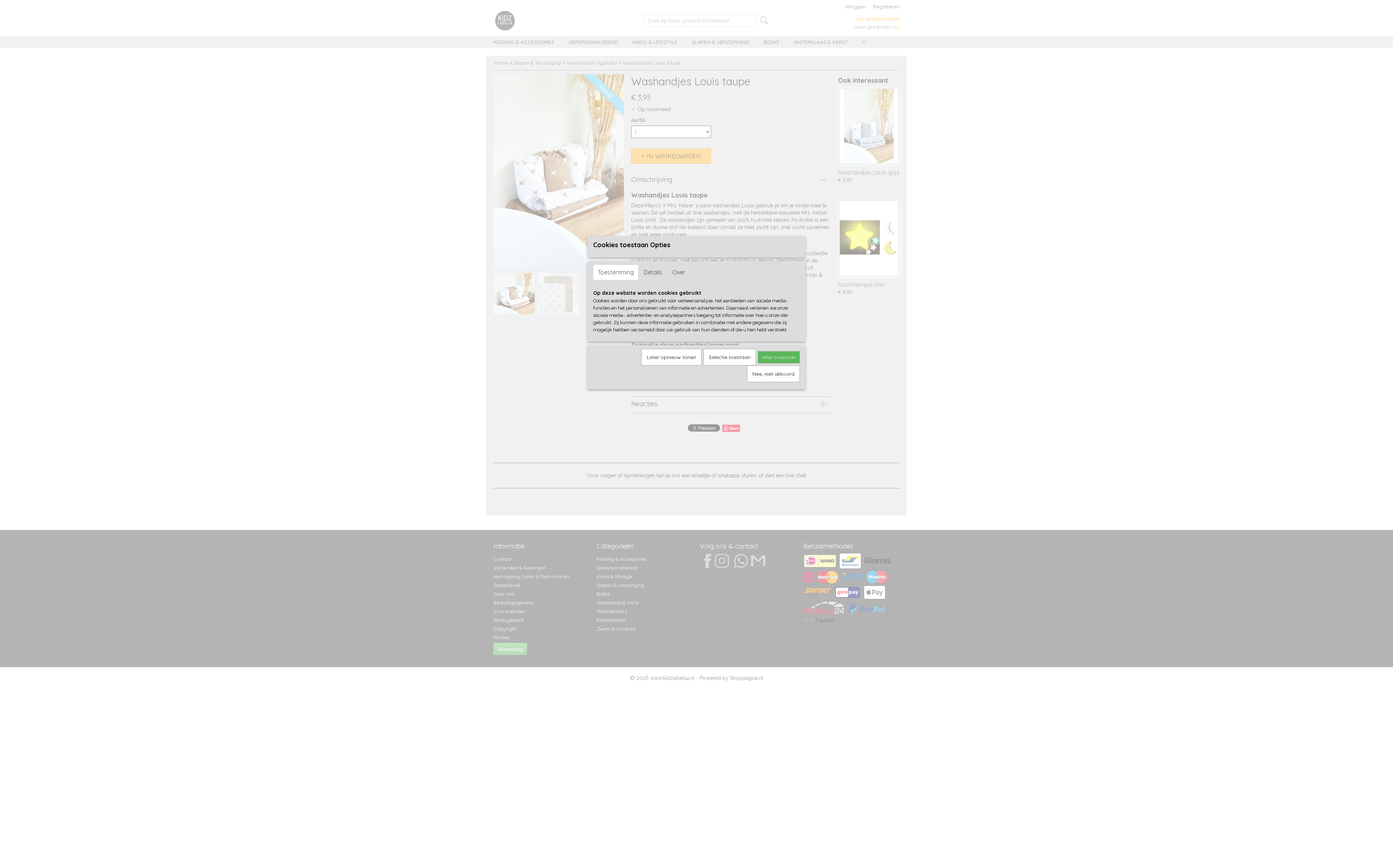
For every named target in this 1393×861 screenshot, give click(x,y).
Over (678, 272)
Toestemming (616, 272)
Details (653, 272)
